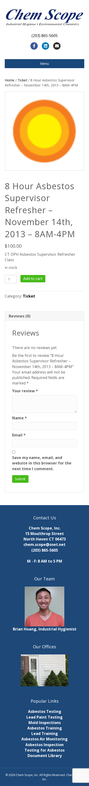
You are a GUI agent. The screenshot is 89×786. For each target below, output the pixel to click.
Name (19, 418)
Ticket (22, 80)
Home (9, 80)
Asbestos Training (44, 728)
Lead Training (44, 733)
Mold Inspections (44, 722)
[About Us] (44, 670)
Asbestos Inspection (44, 744)
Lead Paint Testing (44, 717)
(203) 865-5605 (44, 550)
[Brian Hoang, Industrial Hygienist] (45, 606)
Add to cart (32, 278)
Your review (25, 390)
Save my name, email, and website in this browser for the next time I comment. (41, 463)
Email (19, 435)
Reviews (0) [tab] (19, 316)
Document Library (45, 755)
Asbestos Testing (44, 711)
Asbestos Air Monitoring (44, 739)
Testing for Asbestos (44, 750)
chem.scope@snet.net (44, 544)
